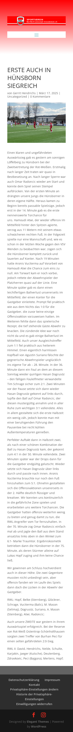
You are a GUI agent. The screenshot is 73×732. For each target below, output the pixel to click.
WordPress (38, 726)
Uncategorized (17, 96)
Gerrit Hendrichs (24, 93)
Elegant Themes (38, 721)
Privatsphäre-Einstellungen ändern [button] (34, 689)
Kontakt (34, 685)
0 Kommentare (40, 96)
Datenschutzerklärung (24, 680)
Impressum (52, 680)
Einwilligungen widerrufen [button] (34, 704)
